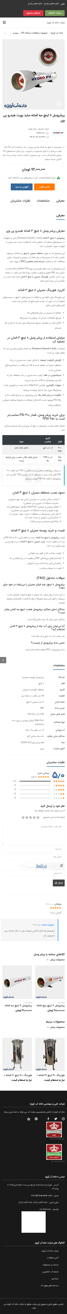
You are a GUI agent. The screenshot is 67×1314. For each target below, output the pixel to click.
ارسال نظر (59, 883)
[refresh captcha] (61, 865)
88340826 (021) (51, 4)
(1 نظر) (34, 777)
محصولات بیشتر (57, 960)
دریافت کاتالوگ (55, 13)
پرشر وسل (14, 33)
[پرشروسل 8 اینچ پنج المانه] (10, 34)
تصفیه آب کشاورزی (50, 1271)
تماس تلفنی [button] (44, 187)
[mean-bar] (4, 22)
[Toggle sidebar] (3, 660)
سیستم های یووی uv (49, 1285)
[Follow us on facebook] (48, 1119)
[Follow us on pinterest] (36, 1119)
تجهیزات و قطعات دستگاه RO (34, 33)
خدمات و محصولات (50, 1264)
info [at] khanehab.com (41, 1195)
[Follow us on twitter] (55, 1119)
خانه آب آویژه (57, 33)
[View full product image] (59, 104)
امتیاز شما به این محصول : (53, 817)
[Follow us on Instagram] (63, 1119)
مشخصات (43, 200)
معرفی (60, 200)
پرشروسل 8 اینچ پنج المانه (50, 1005)
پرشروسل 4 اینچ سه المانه (18, 1005)
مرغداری (55, 1278)
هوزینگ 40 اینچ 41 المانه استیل (48, 1075)
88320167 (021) (35, 4)
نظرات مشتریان (20, 200)
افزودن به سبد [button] (21, 187)
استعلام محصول (33, 13)
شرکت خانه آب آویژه (50, 1251)
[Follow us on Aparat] (28, 1119)
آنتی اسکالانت (52, 1257)
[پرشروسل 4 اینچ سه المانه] (5, 34)
